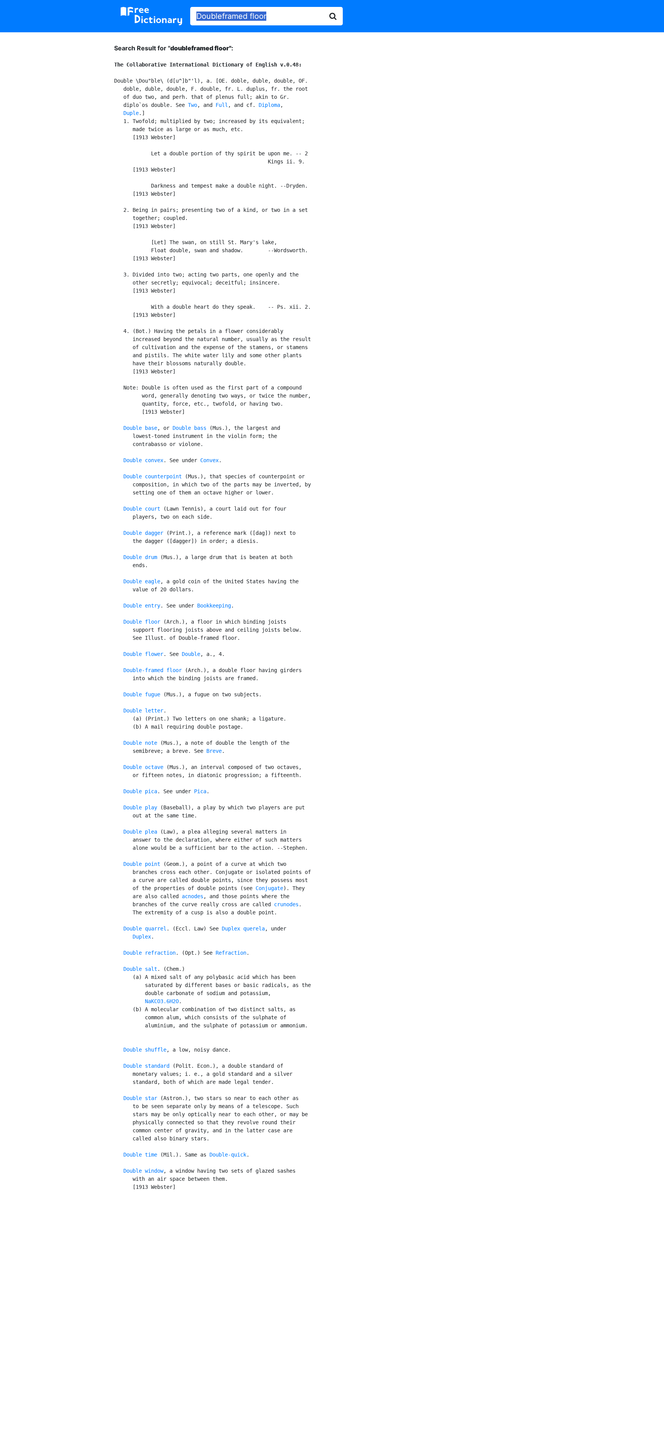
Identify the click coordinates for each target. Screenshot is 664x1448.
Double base (140, 428)
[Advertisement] (332, 1260)
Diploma (269, 105)
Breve (214, 751)
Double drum (140, 557)
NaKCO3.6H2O (162, 1001)
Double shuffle (144, 1050)
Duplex (142, 937)
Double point (141, 864)
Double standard (146, 1066)
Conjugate (269, 888)
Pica (200, 791)
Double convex (143, 460)
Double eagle (141, 581)
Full (222, 105)
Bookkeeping (214, 606)
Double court (141, 509)
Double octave (143, 767)
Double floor (141, 622)
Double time (140, 1155)
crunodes (286, 904)
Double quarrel (144, 928)
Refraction (231, 953)
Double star (140, 1098)
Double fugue (141, 694)
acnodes (192, 896)
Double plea (140, 832)
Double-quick (227, 1155)
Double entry (141, 606)
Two (192, 105)
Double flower (143, 654)
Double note (140, 743)
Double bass (189, 428)
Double (191, 654)
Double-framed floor (152, 670)
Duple (131, 113)
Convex (209, 460)
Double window (143, 1171)
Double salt (140, 969)
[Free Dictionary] (151, 16)
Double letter (143, 710)
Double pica (140, 791)
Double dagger (143, 533)
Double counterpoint (152, 476)
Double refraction (149, 953)
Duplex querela (243, 928)
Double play (140, 807)
